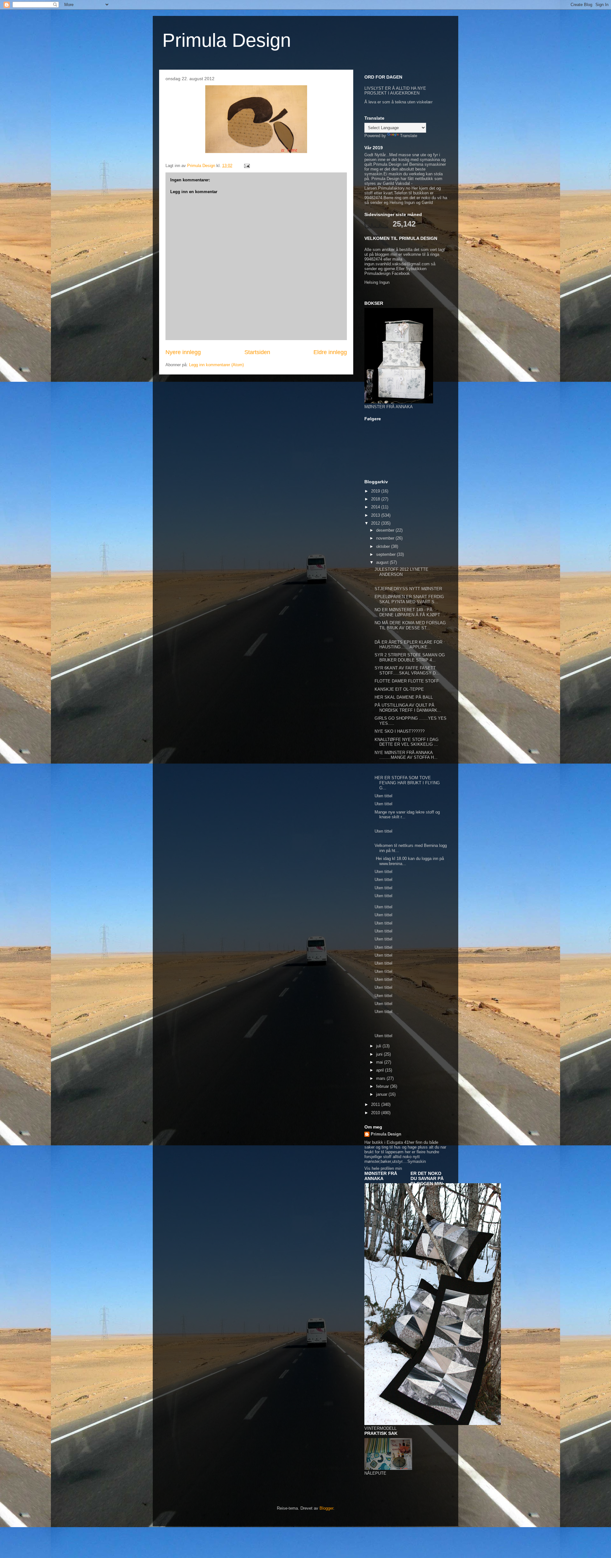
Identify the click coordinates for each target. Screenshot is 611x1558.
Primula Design (226, 40)
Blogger (326, 1508)
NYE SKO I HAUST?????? (400, 731)
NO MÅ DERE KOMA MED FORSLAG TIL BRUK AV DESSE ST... (410, 625)
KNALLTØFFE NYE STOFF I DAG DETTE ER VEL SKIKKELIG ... (407, 742)
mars (381, 1078)
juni (380, 1054)
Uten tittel (383, 795)
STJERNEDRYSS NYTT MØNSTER (408, 588)
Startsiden (257, 352)
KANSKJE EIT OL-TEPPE (399, 689)
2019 (376, 491)
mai (380, 1062)
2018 (376, 499)
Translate (408, 135)
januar (382, 1094)
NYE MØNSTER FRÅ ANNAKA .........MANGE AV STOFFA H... (406, 755)
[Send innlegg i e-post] (246, 165)
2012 (376, 523)
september (386, 554)
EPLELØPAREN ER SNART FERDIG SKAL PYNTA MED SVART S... (409, 599)
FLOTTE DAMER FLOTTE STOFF (407, 681)
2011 (376, 1104)
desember (386, 530)
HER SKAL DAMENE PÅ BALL (404, 697)
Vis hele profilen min (383, 1168)
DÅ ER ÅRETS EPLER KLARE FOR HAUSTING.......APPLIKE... (408, 645)
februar (383, 1086)
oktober (383, 546)
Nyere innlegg (183, 352)
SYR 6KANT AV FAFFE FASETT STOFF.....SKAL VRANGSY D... (407, 670)
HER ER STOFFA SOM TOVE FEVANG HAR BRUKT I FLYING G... (407, 782)
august (383, 562)
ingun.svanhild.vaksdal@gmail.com (397, 264)
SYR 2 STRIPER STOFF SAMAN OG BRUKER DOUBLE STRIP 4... (410, 657)
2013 (376, 515)
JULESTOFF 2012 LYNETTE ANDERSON (401, 572)
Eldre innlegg (330, 352)
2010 (376, 1112)
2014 (376, 507)
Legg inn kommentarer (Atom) (216, 364)
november (386, 538)
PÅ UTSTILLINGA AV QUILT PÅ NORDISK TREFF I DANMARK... (408, 708)
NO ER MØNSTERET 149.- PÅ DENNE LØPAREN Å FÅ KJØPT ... (410, 612)
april (380, 1070)
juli (379, 1046)
